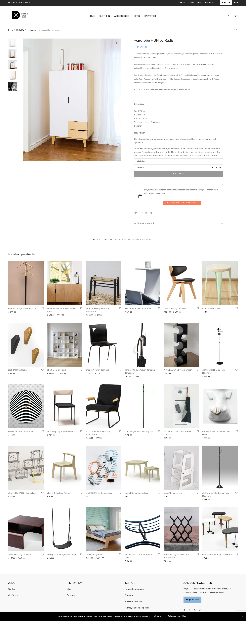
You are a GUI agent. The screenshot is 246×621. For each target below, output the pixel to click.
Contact (12, 589)
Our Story (13, 595)
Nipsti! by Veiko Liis (173, 493)
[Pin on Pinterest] (151, 213)
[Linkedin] (200, 610)
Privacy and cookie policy (137, 608)
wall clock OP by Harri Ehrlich (21, 432)
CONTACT (209, 3)
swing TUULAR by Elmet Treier (61, 555)
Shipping (129, 595)
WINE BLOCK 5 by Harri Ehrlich (178, 370)
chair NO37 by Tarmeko (175, 309)
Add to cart (178, 174)
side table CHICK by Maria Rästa (217, 555)
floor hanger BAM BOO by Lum (139, 432)
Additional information (145, 223)
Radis (151, 240)
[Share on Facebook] (142, 213)
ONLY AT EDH (150, 16)
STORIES (190, 3)
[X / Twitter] (194, 610)
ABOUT (200, 3)
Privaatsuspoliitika (177, 616)
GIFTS (137, 16)
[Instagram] (189, 610)
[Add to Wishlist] (136, 213)
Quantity (140, 167)
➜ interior (144, 240)
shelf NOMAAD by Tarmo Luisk (22, 493)
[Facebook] (184, 610)
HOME (92, 16)
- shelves (135, 240)
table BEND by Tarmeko (19, 555)
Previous (27, 100)
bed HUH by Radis (94, 555)
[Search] (228, 16)
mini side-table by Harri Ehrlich (139, 309)
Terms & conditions (134, 589)
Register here (192, 600)
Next (117, 100)
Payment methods (134, 602)
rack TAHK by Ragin (17, 370)
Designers (72, 595)
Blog (69, 589)
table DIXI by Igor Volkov (136, 493)
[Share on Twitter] (146, 213)
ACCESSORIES (121, 16)
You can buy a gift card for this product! (182, 203)
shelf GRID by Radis (56, 370)
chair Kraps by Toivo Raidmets (61, 432)
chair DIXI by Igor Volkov (58, 493)
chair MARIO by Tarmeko (97, 370)
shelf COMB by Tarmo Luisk (99, 493)
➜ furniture (31, 30)
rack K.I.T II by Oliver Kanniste (22, 309)
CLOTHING (104, 16)
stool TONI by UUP (211, 309)
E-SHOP (182, 3)
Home (10, 30)
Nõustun (158, 616)
